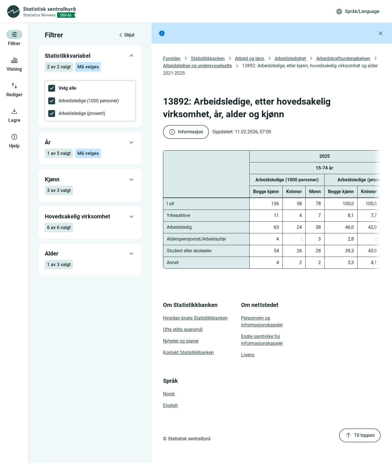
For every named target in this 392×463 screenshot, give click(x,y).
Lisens (247, 355)
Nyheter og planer (181, 341)
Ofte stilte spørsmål (183, 329)
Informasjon (190, 132)
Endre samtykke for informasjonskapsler (262, 340)
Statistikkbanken (208, 58)
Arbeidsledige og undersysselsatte (197, 65)
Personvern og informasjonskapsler (262, 321)
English (170, 405)
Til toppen (364, 435)
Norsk (169, 394)
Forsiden (172, 58)
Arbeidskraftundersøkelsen (343, 58)
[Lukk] (380, 33)
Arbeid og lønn (249, 58)
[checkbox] (90, 88)
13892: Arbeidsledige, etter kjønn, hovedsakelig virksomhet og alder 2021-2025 (271, 69)
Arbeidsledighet (290, 58)
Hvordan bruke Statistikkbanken (195, 318)
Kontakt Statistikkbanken (188, 352)
